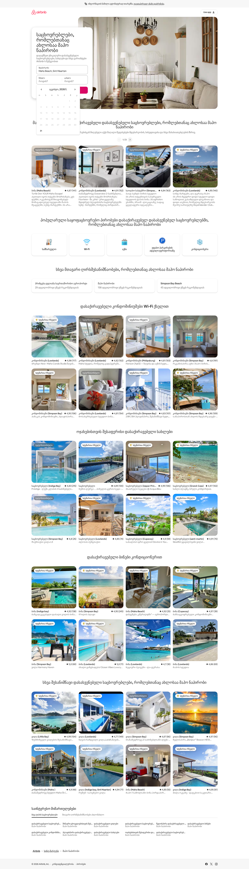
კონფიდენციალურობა (63, 864)
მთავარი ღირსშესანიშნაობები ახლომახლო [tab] (83, 814)
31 (41, 131)
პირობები (81, 864)
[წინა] (119, 139)
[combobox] (62, 71)
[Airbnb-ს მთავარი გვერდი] (39, 12)
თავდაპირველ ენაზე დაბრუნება (149, 3)
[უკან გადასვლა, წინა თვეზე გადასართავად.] (41, 89)
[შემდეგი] (130, 139)
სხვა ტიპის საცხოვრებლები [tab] (45, 814)
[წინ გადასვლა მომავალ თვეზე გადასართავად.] (75, 89)
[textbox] (49, 81)
